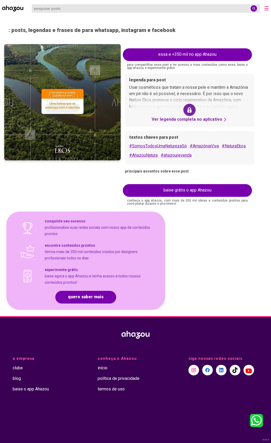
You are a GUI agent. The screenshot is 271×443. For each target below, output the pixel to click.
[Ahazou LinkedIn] (221, 370)
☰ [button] (266, 8)
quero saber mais (85, 296)
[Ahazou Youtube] (248, 370)
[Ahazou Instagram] (193, 370)
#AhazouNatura (143, 155)
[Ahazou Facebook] (207, 370)
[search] (254, 8)
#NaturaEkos (234, 145)
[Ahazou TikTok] (235, 370)
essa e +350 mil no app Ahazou (187, 54)
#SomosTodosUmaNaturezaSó (158, 145)
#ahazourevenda (176, 155)
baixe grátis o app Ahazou (187, 190)
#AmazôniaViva (204, 145)
